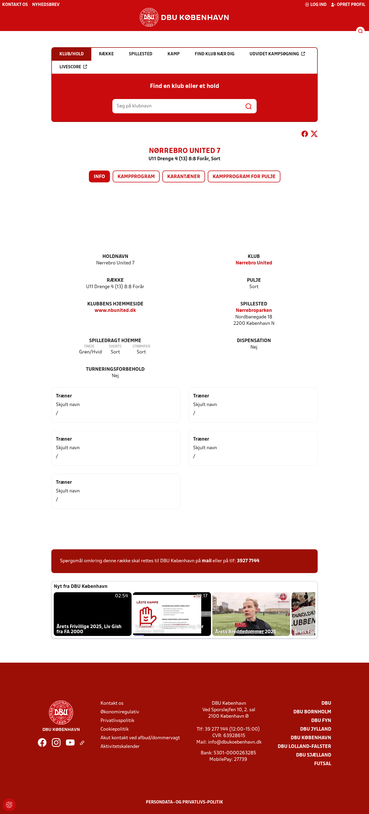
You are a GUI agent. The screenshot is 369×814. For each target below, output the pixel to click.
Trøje (89, 346)
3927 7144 (248, 561)
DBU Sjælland (313, 755)
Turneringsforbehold (115, 369)
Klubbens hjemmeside (115, 304)
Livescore (70, 67)
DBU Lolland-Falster (304, 746)
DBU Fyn (321, 720)
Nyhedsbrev (45, 5)
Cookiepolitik (114, 729)
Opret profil (351, 5)
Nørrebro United (254, 263)
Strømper (141, 346)
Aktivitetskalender (120, 746)
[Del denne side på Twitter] (314, 135)
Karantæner (183, 177)
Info (99, 177)
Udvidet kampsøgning (274, 54)
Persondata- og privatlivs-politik (184, 802)
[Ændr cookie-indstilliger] (9, 804)
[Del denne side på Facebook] (304, 135)
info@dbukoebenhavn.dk (234, 742)
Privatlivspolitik (117, 720)
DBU (326, 703)
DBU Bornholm (312, 712)
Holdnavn (115, 256)
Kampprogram (136, 177)
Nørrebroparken (254, 310)
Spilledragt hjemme (115, 341)
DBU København (311, 738)
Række (115, 280)
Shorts (115, 346)
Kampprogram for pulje (244, 177)
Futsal (322, 764)
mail (207, 561)
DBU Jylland (315, 729)
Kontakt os (15, 5)
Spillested (253, 304)
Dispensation (254, 341)
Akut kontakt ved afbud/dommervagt (140, 738)
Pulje (254, 280)
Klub (254, 256)
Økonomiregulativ (119, 712)
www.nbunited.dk (115, 310)
